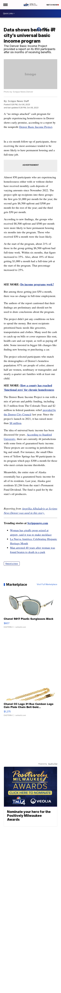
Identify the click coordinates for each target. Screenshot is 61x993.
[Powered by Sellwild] (52, 764)
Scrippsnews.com (37, 523)
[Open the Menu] (5, 5)
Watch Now (51, 5)
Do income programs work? (37, 284)
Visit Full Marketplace (47, 584)
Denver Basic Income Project (35, 127)
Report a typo (11, 563)
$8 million (15, 423)
